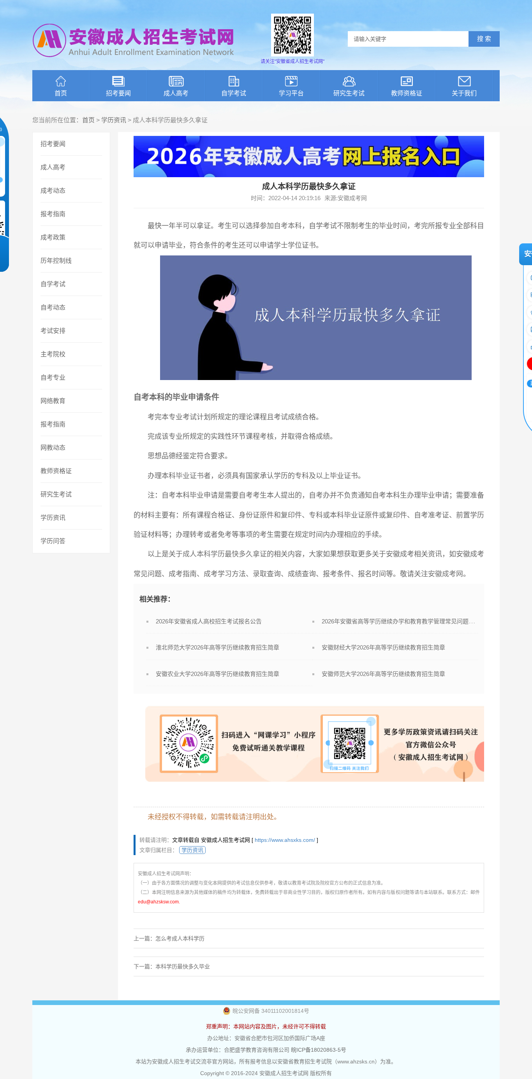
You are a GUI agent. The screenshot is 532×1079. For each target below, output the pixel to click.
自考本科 (288, 226)
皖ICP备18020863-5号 (318, 1050)
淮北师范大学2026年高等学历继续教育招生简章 (217, 647)
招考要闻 (118, 93)
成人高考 (176, 93)
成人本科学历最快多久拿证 (225, 554)
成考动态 (53, 190)
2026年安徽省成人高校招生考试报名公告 (209, 621)
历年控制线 (56, 260)
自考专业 (53, 377)
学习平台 (291, 93)
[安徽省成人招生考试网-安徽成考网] (133, 62)
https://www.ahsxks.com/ (285, 840)
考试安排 (53, 330)
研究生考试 (349, 93)
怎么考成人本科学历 (179, 938)
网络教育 (53, 401)
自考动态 (53, 307)
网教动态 (53, 447)
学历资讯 (113, 120)
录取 (260, 574)
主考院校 (53, 354)
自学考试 (233, 93)
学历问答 (53, 541)
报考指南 (53, 214)
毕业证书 (190, 476)
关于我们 (464, 93)
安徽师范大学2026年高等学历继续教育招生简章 (383, 674)
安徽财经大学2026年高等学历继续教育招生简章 (383, 647)
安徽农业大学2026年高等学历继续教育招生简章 (217, 674)
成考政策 (53, 237)
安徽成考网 (445, 574)
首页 (61, 93)
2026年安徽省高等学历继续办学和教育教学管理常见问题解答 (401, 621)
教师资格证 (406, 93)
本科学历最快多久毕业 (182, 966)
